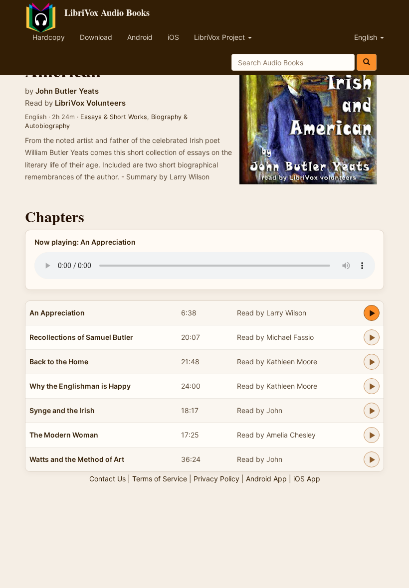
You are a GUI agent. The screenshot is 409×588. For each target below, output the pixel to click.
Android (140, 37)
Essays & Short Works (113, 117)
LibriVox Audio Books (107, 12)
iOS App (306, 478)
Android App (266, 478)
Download (96, 37)
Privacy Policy (216, 478)
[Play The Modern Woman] (372, 435)
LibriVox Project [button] (220, 37)
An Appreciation (57, 312)
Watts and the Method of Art (76, 459)
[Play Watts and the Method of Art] (372, 459)
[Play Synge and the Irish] (372, 411)
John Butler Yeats (67, 91)
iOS (173, 37)
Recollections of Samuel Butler (81, 337)
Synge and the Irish (62, 410)
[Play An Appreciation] (372, 313)
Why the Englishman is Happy (80, 386)
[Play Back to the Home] (372, 362)
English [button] (366, 37)
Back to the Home (58, 361)
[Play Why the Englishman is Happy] (372, 386)
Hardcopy (48, 37)
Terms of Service (159, 478)
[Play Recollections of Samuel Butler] (372, 337)
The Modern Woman (63, 435)
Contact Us (107, 478)
